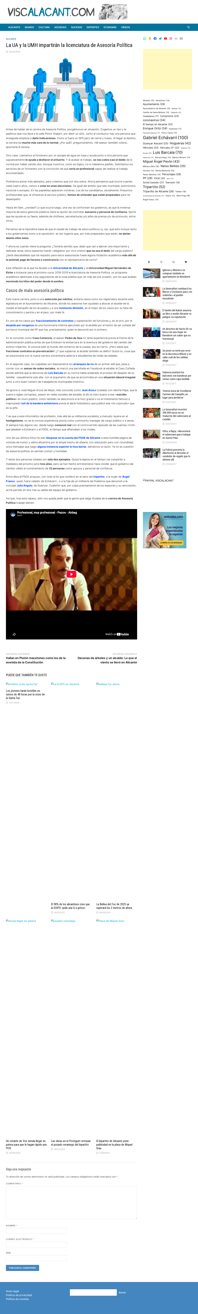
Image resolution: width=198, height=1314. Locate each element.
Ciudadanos (151, 116)
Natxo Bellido (173, 166)
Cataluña (176, 112)
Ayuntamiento (154, 104)
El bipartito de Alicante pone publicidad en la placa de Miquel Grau (114, 1144)
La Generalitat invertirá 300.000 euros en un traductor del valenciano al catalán (176, 414)
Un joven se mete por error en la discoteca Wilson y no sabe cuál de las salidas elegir (176, 355)
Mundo (29, 27)
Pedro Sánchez (152, 174)
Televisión (172, 182)
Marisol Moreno (181, 157)
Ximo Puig (183, 195)
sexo (170, 179)
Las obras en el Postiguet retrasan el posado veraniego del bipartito (71, 1142)
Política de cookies (17, 1299)
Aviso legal (12, 1291)
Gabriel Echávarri (165, 137)
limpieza (185, 148)
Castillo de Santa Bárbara (156, 112)
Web (8, 1253)
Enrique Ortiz (155, 128)
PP (147, 178)
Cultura (44, 27)
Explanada (175, 129)
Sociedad (60, 27)
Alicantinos (163, 100)
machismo (148, 158)
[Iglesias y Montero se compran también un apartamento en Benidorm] (151, 270)
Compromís (169, 116)
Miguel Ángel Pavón (161, 161)
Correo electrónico (20, 1239)
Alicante (14, 27)
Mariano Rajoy (163, 157)
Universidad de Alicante (153, 196)
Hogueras (180, 143)
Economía (110, 27)
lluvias (147, 153)
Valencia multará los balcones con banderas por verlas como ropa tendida (176, 376)
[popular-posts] (149, 262)
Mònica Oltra (151, 166)
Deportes (93, 27)
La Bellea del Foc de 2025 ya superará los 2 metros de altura (114, 906)
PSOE (159, 178)
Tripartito (154, 187)
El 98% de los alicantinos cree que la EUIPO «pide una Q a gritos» (70, 906)
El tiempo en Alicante (158, 124)
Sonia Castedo (153, 182)
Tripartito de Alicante (158, 191)
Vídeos (125, 27)
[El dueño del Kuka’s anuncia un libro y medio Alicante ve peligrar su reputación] (151, 310)
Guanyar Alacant (155, 143)
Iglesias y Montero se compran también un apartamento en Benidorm (176, 273)
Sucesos (76, 27)
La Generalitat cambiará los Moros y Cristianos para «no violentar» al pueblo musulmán (177, 293)
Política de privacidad (19, 1295)
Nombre (12, 1225)
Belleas (176, 109)
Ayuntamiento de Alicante (156, 108)
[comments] (173, 262)
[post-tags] (186, 262)
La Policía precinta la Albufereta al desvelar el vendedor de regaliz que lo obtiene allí (176, 454)
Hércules (151, 147)
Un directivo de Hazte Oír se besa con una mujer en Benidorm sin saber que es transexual (177, 333)
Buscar (122, 1292)
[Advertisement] (167, 69)
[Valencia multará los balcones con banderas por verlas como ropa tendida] (151, 372)
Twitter (180, 191)
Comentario (14, 1183)
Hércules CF (169, 147)
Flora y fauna (169, 133)
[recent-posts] (161, 262)
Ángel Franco (151, 200)
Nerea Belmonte (164, 170)
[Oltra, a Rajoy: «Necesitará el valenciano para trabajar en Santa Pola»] (151, 431)
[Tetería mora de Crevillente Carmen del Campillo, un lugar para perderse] (151, 391)
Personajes (171, 174)
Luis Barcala (168, 152)
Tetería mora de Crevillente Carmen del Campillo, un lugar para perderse (176, 394)
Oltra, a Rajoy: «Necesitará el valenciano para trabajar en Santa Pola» (176, 434)
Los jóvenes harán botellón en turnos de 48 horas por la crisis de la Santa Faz (25, 694)
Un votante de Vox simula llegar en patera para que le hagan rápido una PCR (26, 1144)
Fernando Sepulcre (151, 133)
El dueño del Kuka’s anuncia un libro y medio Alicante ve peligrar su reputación (176, 314)
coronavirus (154, 120)
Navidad (148, 171)
